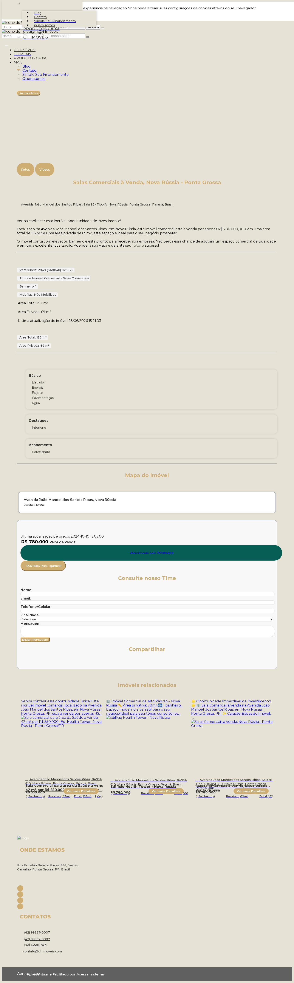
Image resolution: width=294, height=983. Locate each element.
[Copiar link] (80, 662)
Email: (25, 598)
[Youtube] (51, 900)
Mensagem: (30, 623)
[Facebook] (51, 888)
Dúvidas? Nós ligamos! (43, 566)
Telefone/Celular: (35, 607)
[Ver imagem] (147, 72)
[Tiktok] (51, 906)
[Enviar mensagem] (102, 28)
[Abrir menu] (6, 45)
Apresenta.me (22, 974)
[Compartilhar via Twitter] (42, 662)
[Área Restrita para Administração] (90, 974)
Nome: (26, 590)
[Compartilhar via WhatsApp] (23, 662)
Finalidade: (30, 615)
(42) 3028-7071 (35, 945)
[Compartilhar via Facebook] (33, 662)
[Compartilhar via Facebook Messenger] (71, 662)
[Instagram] (51, 894)
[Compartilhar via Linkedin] (52, 662)
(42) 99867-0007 (37, 932)
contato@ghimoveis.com (42, 951)
